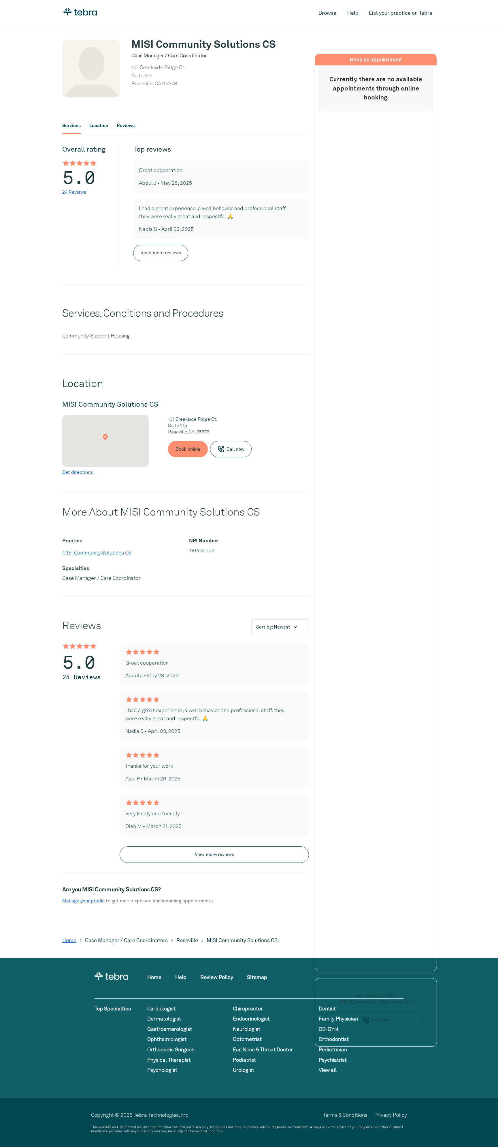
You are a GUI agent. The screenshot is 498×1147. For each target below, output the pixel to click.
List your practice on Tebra (400, 13)
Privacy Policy (390, 1115)
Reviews (126, 125)
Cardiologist (161, 1008)
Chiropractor (248, 1008)
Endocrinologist (251, 1019)
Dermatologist (164, 1019)
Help (353, 13)
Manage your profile (83, 900)
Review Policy (216, 977)
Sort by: (273, 627)
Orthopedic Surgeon (171, 1049)
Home (69, 940)
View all (328, 1070)
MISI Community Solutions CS (96, 553)
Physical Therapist (168, 1060)
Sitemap (257, 977)
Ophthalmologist (166, 1039)
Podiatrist (244, 1060)
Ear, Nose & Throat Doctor (263, 1049)
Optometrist (247, 1039)
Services (71, 125)
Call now (380, 1020)
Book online (188, 449)
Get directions (77, 472)
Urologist (243, 1070)
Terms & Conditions (345, 1115)
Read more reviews (160, 252)
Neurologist (246, 1029)
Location (98, 125)
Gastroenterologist (169, 1029)
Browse (327, 13)
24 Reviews (74, 192)
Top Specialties (113, 1008)
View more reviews (214, 854)
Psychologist (162, 1070)
